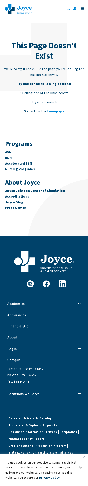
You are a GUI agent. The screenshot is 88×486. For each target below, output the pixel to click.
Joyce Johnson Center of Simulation (35, 190)
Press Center (15, 207)
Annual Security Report (26, 439)
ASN (8, 152)
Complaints (68, 432)
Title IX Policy (19, 452)
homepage (55, 111)
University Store (45, 452)
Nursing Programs (20, 169)
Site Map (67, 452)
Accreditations (17, 196)
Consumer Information (26, 432)
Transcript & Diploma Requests (33, 425)
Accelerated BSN (18, 163)
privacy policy (49, 477)
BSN (8, 157)
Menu (82, 8)
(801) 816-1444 (18, 381)
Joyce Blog (14, 202)
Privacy (51, 432)
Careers (15, 418)
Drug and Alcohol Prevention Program (37, 446)
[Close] (83, 457)
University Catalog (37, 418)
